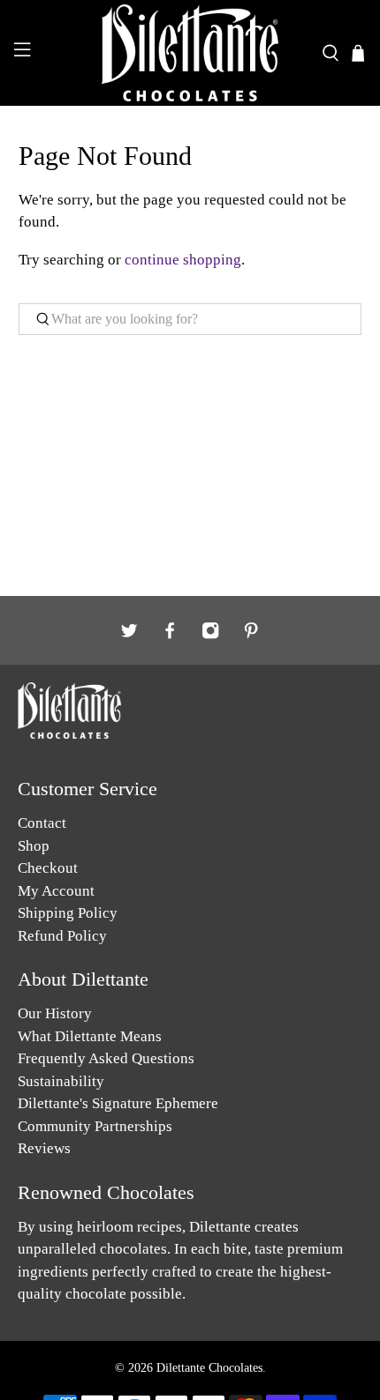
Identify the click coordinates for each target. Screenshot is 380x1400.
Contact (42, 823)
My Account (56, 890)
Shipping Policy (68, 913)
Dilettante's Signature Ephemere (118, 1103)
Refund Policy (62, 935)
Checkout (48, 868)
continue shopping (183, 259)
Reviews (44, 1148)
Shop (33, 846)
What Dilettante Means (90, 1036)
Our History (55, 1013)
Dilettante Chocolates (209, 1367)
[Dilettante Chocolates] (190, 52)
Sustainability (61, 1081)
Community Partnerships (95, 1126)
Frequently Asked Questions (106, 1058)
